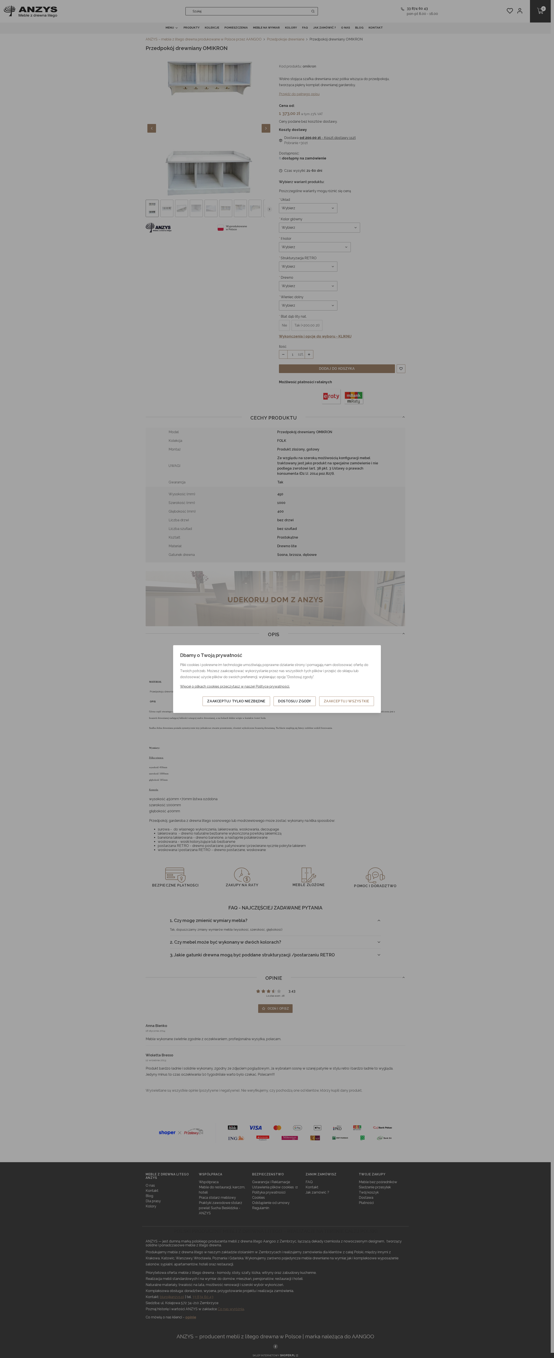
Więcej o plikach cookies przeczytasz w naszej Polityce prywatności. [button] (235, 686)
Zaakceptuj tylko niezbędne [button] (236, 701)
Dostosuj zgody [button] (294, 701)
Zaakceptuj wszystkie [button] (346, 701)
